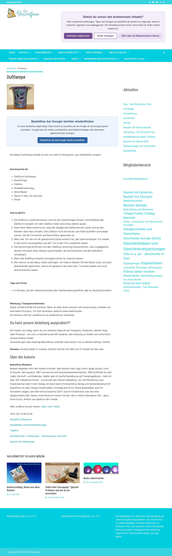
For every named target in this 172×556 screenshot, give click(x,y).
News (75, 59)
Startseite (11, 68)
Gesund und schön (54, 59)
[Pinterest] (157, 2)
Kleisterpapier (155, 267)
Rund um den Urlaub (136, 283)
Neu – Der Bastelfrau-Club (137, 104)
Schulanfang (130, 113)
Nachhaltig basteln (152, 275)
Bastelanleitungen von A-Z (21, 516)
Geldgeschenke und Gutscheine (137, 231)
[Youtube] (153, 2)
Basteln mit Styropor (137, 196)
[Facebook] (149, 2)
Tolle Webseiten (150, 287)
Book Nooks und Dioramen (138, 209)
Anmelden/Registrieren (135, 178)
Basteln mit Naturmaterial (137, 127)
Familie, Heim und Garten (23, 59)
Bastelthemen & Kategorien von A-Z (80, 516)
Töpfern (14, 430)
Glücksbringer (131, 263)
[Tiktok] (163, 2)
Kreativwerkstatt (68, 52)
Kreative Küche (118, 52)
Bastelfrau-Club (134, 59)
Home (12, 52)
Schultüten (129, 118)
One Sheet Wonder (132, 279)
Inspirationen (151, 263)
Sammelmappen (132, 287)
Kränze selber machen (139, 271)
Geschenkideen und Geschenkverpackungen (144, 246)
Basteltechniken (133, 200)
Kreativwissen (94, 52)
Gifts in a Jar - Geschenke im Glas (143, 256)
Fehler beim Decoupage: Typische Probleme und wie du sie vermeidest (62, 490)
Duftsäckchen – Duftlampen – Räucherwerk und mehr (38, 436)
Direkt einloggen (105, 36)
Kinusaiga (128, 108)
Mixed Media (131, 275)
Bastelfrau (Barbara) (21, 419)
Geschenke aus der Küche (142, 238)
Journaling (129, 267)
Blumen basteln (135, 205)
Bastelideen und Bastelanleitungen (25, 72)
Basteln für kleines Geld (135, 141)
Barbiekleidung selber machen (139, 136)
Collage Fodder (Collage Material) (139, 215)
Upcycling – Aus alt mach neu (139, 132)
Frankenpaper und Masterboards (146, 221)
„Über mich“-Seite (50, 406)
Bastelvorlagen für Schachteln (139, 146)
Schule (126, 122)
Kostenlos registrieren (78, 36)
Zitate (126, 290)
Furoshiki (128, 225)
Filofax (126, 221)
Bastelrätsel (129, 150)
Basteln (23, 52)
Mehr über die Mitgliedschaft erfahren (140, 36)
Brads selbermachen (94, 478)
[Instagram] (160, 2)
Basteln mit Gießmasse (22, 441)
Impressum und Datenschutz (100, 59)
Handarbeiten (43, 52)
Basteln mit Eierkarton (138, 192)
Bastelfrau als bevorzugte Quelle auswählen (62, 140)
